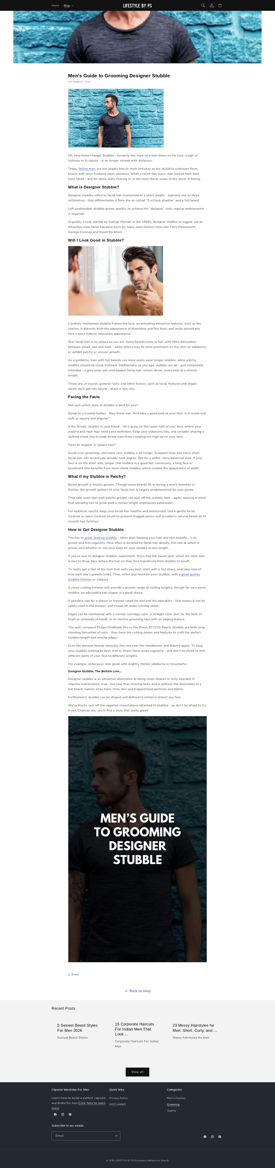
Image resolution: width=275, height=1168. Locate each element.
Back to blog (140, 990)
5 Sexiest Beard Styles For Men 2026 (77, 1027)
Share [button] (75, 974)
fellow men (87, 169)
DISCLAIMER (117, 1104)
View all (137, 1072)
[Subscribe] (116, 1135)
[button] (68, 5)
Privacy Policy (118, 1098)
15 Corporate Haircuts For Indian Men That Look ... (134, 1029)
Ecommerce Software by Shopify (152, 1160)
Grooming (173, 1104)
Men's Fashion (176, 1098)
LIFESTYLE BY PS (125, 1160)
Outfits (171, 1111)
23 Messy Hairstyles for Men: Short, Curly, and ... (195, 1027)
